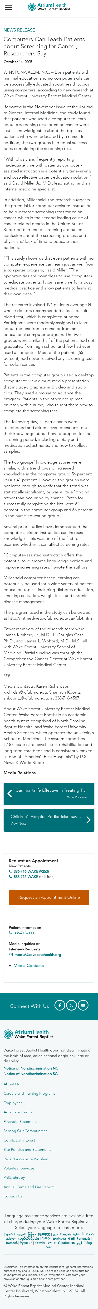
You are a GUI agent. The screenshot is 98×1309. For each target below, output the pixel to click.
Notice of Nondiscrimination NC (31, 1068)
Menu (9, 5)
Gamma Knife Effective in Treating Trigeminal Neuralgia (54, 793)
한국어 (46, 1238)
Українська (66, 1243)
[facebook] (59, 1005)
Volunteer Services (19, 1168)
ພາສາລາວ (59, 1238)
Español (9, 1234)
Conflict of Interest (19, 1140)
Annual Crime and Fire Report (29, 1187)
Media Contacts (29, 965)
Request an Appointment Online (49, 897)
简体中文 (44, 1234)
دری (55, 1234)
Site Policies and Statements (27, 1149)
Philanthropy (14, 1177)
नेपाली (71, 1238)
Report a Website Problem (26, 1159)
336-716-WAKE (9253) (31, 871)
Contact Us (13, 1196)
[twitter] (71, 1005)
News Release (19, 30)
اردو (79, 1243)
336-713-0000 (24, 933)
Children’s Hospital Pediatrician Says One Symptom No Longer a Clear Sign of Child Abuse (52, 820)
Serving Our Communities (25, 1130)
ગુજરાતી (78, 1234)
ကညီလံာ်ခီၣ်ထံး (28, 1238)
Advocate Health (18, 1112)
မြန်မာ (32, 1234)
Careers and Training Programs (29, 1093)
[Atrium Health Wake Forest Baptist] (49, 1035)
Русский (26, 1243)
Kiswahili (40, 1243)
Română (12, 1243)
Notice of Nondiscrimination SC (31, 1073)
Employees (13, 1103)
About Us (12, 1084)
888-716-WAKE (26, 876)
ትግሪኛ (52, 1243)
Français (65, 1234)
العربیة (21, 1234)
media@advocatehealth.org (38, 954)
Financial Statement (20, 1121)
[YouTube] (83, 1005)
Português (84, 1238)
